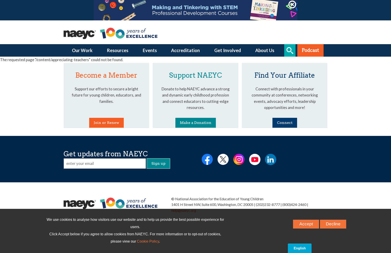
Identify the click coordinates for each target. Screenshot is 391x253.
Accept (306, 224)
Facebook (207, 159)
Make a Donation (195, 122)
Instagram (239, 159)
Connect (285, 122)
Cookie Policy (148, 241)
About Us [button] (264, 50)
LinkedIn (270, 159)
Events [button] (150, 50)
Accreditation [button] (185, 50)
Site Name (111, 203)
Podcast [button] (310, 50)
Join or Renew (106, 122)
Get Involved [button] (227, 50)
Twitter (223, 159)
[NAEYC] (111, 33)
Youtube (254, 159)
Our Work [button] (82, 50)
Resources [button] (117, 50)
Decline (333, 224)
